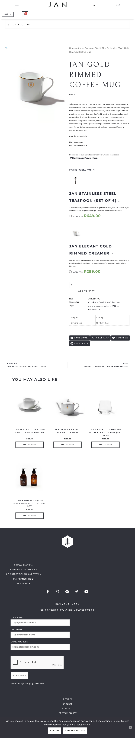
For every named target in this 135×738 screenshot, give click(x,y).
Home (72, 48)
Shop (80, 48)
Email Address (19, 642)
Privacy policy (75, 731)
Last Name (17, 630)
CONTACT (67, 708)
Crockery (89, 48)
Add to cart (86, 291)
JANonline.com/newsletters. (84, 158)
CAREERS (68, 704)
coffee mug (94, 306)
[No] (130, 727)
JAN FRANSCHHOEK (23, 579)
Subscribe (19, 675)
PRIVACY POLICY (67, 713)
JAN (114, 306)
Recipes (67, 699)
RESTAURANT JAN (23, 565)
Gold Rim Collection (106, 48)
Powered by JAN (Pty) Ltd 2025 (27, 683)
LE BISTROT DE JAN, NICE (23, 569)
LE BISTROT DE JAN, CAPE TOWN (23, 574)
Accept (54, 731)
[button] (17, 5)
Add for (87, 216)
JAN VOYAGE (23, 583)
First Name (17, 618)
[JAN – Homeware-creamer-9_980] (75, 233)
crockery (106, 306)
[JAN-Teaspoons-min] (75, 180)
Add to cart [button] (29, 444)
